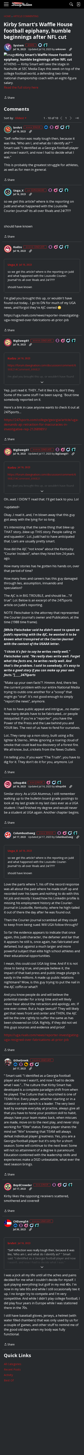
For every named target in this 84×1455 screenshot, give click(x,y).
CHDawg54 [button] (20, 1221)
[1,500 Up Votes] (66, 247)
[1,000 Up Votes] (37, 1226)
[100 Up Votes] (59, 783)
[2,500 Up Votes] (73, 341)
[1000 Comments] (37, 1064)
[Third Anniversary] (26, 1226)
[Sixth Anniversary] (56, 190)
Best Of (9, 1380)
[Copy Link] (70, 49)
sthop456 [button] (19, 783)
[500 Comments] (61, 247)
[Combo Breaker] (26, 1064)
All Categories (12, 1364)
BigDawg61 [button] (21, 340)
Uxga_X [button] (18, 190)
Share (9, 98)
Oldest (20, 118)
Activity (8, 1375)
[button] (8, 47)
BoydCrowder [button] (22, 1185)
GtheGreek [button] (21, 1060)
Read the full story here (21, 87)
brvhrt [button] (17, 127)
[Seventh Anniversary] (65, 833)
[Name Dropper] (51, 127)
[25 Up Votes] (45, 45)
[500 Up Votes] (67, 127)
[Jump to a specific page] (77, 118)
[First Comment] (40, 45)
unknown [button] (60, 49)
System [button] (18, 45)
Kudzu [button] (17, 247)
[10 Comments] (61, 190)
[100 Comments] (62, 127)
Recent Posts (12, 1369)
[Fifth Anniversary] (57, 127)
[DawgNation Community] (21, 4)
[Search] (71, 4)
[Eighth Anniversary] (31, 1064)
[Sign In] (78, 4)
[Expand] (42, 382)
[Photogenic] (46, 127)
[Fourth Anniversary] (63, 341)
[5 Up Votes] (66, 190)
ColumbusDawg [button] (24, 833)
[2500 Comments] (68, 341)
